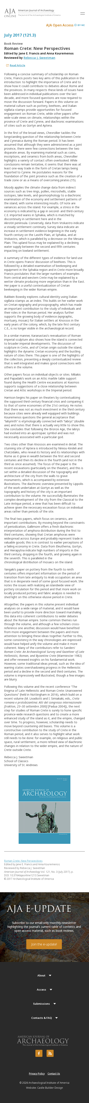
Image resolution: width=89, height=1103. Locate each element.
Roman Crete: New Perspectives (23, 861)
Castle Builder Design (50, 1087)
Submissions (41, 1004)
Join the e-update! (44, 944)
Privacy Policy (37, 1073)
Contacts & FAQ (41, 1018)
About (41, 975)
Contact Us (54, 1073)
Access (41, 989)
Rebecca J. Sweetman (39, 58)
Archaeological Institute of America (49, 1083)
